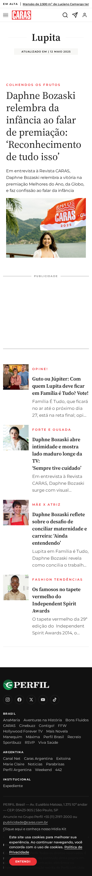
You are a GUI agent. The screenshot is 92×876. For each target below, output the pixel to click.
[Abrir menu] (6, 15)
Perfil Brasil (53, 737)
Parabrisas (55, 764)
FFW (62, 725)
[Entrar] (84, 15)
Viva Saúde (48, 742)
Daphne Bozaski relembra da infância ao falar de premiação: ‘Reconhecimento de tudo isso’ (43, 125)
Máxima (33, 737)
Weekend (43, 769)
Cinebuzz (27, 725)
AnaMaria (11, 720)
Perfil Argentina (17, 769)
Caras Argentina (38, 758)
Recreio (74, 737)
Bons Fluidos (77, 720)
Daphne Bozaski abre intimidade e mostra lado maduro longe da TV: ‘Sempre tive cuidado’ (57, 454)
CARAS (9, 725)
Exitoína (63, 758)
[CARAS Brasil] (21, 15)
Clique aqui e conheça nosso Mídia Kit (34, 829)
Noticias (35, 764)
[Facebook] (19, 699)
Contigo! (46, 725)
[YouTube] (43, 699)
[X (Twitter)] (31, 699)
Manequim (12, 737)
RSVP (30, 742)
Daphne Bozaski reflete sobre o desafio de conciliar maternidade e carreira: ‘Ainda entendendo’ (59, 528)
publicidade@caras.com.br (25, 822)
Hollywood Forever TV (23, 731)
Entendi (23, 861)
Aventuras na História (43, 720)
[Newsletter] (75, 15)
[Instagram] (7, 699)
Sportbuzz (12, 742)
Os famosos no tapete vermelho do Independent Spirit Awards (56, 600)
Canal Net (11, 758)
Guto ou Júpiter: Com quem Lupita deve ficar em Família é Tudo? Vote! (60, 386)
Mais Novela (57, 731)
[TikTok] (54, 699)
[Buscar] (65, 15)
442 (58, 769)
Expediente (13, 785)
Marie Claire (13, 764)
